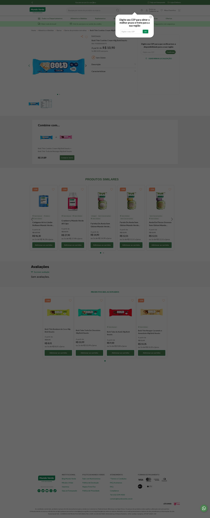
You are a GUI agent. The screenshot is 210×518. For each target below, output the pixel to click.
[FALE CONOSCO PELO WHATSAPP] (204, 508)
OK (145, 32)
